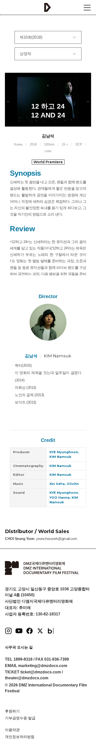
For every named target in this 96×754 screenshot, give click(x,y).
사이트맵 (87, 7)
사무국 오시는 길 (19, 647)
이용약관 (12, 730)
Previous (8, 101)
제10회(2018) (31, 37)
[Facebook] (29, 630)
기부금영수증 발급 (20, 718)
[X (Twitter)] (40, 630)
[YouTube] (19, 630)
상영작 (25, 54)
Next (87, 101)
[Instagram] (8, 630)
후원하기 (12, 711)
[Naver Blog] (50, 630)
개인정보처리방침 (19, 737)
